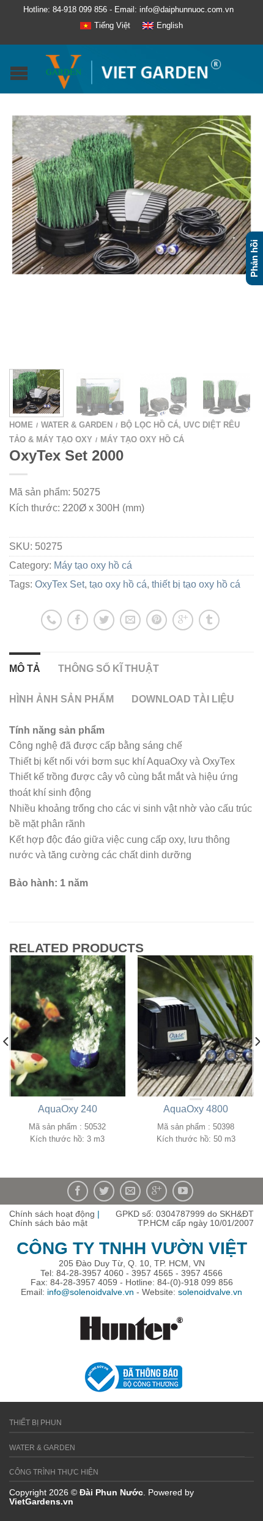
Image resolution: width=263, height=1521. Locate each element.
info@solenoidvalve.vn (90, 1292)
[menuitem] (105, 26)
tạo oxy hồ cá (118, 584)
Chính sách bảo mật (48, 1223)
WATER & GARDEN (77, 424)
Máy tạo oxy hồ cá (142, 439)
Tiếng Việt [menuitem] (112, 25)
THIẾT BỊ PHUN (35, 1422)
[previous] (6, 1066)
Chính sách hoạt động (52, 1214)
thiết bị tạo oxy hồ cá (196, 584)
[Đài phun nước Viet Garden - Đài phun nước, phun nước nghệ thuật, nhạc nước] (133, 69)
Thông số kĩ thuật (108, 668)
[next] (256, 1066)
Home (21, 424)
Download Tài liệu (183, 699)
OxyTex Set (59, 584)
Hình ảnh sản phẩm (61, 699)
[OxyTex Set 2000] (100, 393)
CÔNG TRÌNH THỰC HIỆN (53, 1472)
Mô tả (24, 668)
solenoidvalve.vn (210, 1292)
